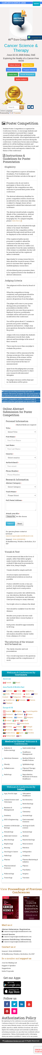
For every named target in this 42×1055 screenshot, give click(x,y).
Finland (20, 714)
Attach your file (12, 513)
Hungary (30, 717)
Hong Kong (29, 691)
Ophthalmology (28, 764)
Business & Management (9, 808)
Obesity (7, 764)
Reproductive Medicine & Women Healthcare (30, 776)
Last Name (10, 445)
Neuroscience (28, 844)
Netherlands (24, 723)
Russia (19, 730)
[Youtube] (29, 1004)
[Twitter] (14, 1004)
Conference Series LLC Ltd (14, 1041)
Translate (17, 113)
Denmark (9, 714)
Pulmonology (9, 874)
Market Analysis (21, 79)
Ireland (8, 720)
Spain (21, 733)
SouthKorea (10, 700)
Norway (9, 727)
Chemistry (26, 811)
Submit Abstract (14, 65)
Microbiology (9, 840)
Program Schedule (29, 70)
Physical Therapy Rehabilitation (29, 769)
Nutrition (26, 848)
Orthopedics (27, 852)
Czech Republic (32, 711)
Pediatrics (26, 855)
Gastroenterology (29, 748)
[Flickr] (14, 1012)
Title (8, 428)
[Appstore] (32, 107)
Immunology (27, 832)
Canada (8, 682)
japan (28, 694)
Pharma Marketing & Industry (30, 860)
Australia (9, 691)
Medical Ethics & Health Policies (29, 759)
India (8, 694)
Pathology (8, 855)
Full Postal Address (13, 500)
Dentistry (7, 815)
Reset (20, 523)
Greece (19, 717)
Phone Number (12, 471)
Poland (18, 727)
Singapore (29, 697)
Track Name (11, 492)
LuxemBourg (10, 723)
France (29, 714)
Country (9, 454)
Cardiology (27, 807)
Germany (9, 717)
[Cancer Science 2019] (10, 907)
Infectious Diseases (11, 758)
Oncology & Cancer (11, 852)
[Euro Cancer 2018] (31, 908)
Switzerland (10, 736)
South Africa (10, 733)
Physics (25, 866)
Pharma (7, 859)
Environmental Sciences (28, 820)
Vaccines (26, 878)
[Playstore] (29, 107)
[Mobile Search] (21, 107)
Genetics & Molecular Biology (12, 827)
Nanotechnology (29, 840)
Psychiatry (26, 870)
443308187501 (36, 38)
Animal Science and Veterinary (11, 801)
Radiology (8, 774)
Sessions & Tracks (13, 70)
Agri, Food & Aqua (10, 793)
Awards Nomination (27, 74)
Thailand (9, 703)
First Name (10, 437)
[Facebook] (7, 1004)
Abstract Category (13, 483)
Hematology (8, 832)
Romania (22, 700)
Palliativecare (9, 768)
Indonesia (17, 694)
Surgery (25, 874)
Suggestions (6, 968)
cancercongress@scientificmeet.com (19, 536)
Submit (10, 523)
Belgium (19, 711)
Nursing (7, 848)
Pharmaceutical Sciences (10, 867)
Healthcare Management (27, 753)
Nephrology (8, 844)
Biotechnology (28, 804)
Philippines (17, 697)
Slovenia (29, 730)
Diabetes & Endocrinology (9, 749)
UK (20, 736)
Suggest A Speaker (9, 965)
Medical (25, 836)
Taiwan (32, 700)
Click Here (16, 221)
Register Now (28, 65)
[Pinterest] (7, 1012)
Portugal (29, 727)
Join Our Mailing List (9, 963)
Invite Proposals (8, 971)
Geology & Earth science (28, 827)
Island (25, 720)
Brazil (18, 682)
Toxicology (8, 878)
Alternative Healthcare (27, 794)
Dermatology (27, 815)
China (19, 691)
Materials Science (10, 836)
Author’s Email (12, 462)
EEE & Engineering (11, 819)
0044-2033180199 (19, 539)
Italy (17, 720)
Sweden (31, 733)
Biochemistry (28, 800)
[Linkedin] (22, 1004)
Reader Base (13, 74)
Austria (8, 711)
